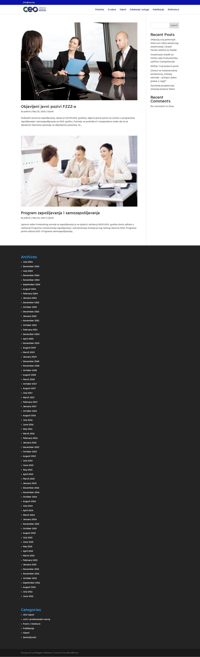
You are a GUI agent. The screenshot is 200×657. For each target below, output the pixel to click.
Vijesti (123, 10)
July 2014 (28, 506)
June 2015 (28, 465)
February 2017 (30, 402)
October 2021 (30, 325)
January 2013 (29, 564)
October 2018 (30, 370)
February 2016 (30, 438)
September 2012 (31, 582)
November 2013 (31, 524)
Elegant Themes (43, 652)
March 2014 (29, 515)
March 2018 (29, 379)
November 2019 (31, 343)
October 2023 (30, 307)
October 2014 (30, 496)
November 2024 (31, 280)
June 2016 (28, 424)
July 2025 (28, 271)
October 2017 (30, 383)
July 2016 (28, 420)
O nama (112, 10)
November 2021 (31, 320)
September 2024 (31, 284)
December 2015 (31, 447)
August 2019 (29, 347)
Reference (173, 10)
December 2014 (31, 488)
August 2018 (29, 375)
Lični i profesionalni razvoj (36, 619)
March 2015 (29, 478)
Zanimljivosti (29, 637)
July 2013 (27, 537)
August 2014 (29, 501)
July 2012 (28, 591)
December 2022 (31, 311)
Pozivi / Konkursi (31, 624)
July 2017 (28, 393)
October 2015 (30, 451)
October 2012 (30, 578)
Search (174, 25)
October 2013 (30, 528)
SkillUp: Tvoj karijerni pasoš (164, 66)
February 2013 (30, 560)
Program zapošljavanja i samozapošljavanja (60, 212)
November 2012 (31, 573)
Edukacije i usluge (139, 10)
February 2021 (30, 329)
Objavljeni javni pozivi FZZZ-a (48, 106)
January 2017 (29, 406)
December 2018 (31, 361)
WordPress (72, 652)
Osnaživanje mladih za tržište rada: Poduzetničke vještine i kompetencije (164, 58)
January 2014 (30, 519)
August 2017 (29, 388)
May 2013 (27, 546)
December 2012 (31, 569)
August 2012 (29, 587)
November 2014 (31, 492)
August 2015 (29, 456)
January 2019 (30, 356)
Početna (99, 10)
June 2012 (28, 596)
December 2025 (31, 266)
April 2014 (28, 510)
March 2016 (29, 433)
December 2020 (31, 334)
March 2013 (28, 555)
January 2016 (30, 442)
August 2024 (29, 289)
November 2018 (31, 365)
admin (27, 111)
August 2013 (29, 533)
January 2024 (30, 298)
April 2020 (28, 338)
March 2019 (29, 352)
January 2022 (30, 316)
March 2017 (29, 397)
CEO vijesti (28, 614)
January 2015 (30, 483)
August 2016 (29, 415)
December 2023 (31, 302)
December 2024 (31, 275)
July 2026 (28, 262)
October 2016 (30, 411)
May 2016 (28, 429)
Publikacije (158, 10)
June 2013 (28, 542)
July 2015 (28, 460)
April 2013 (28, 551)
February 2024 (30, 293)
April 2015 (28, 474)
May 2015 (28, 469)
